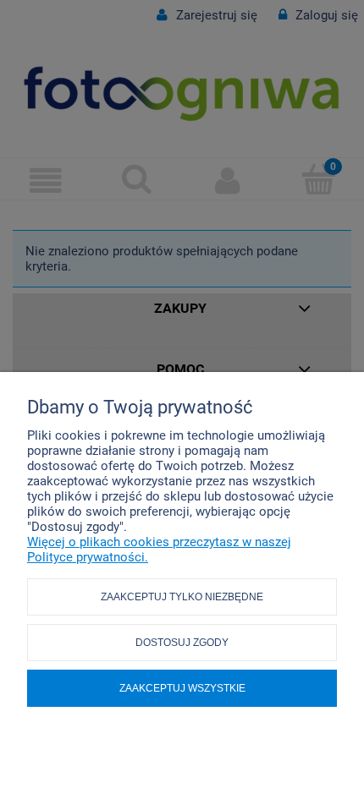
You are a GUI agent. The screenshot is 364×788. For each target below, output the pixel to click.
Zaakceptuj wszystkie (182, 688)
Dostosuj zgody (182, 642)
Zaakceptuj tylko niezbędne (182, 597)
